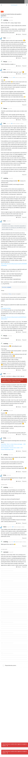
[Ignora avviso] (7, 746)
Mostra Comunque (17, 381)
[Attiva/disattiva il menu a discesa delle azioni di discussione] (26, 5)
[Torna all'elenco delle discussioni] (1, 5)
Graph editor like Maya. (6, 308)
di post (13, 5)
